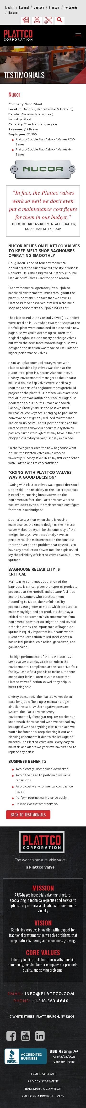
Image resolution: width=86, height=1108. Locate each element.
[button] (25, 20)
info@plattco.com (50, 994)
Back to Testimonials (28, 815)
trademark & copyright (43, 1088)
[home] (19, 34)
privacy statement (43, 1081)
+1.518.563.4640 (50, 1001)
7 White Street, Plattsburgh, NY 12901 (42, 1016)
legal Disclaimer (43, 1073)
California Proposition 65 (43, 1096)
